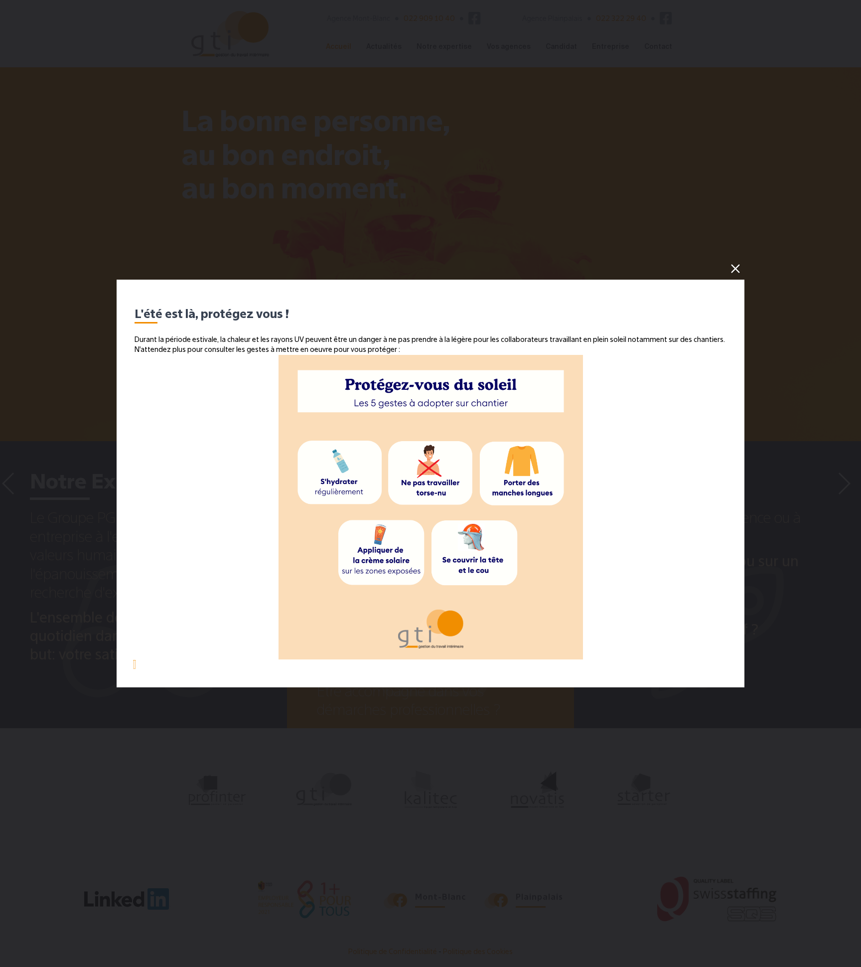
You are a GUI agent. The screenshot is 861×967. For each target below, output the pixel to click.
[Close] (735, 269)
